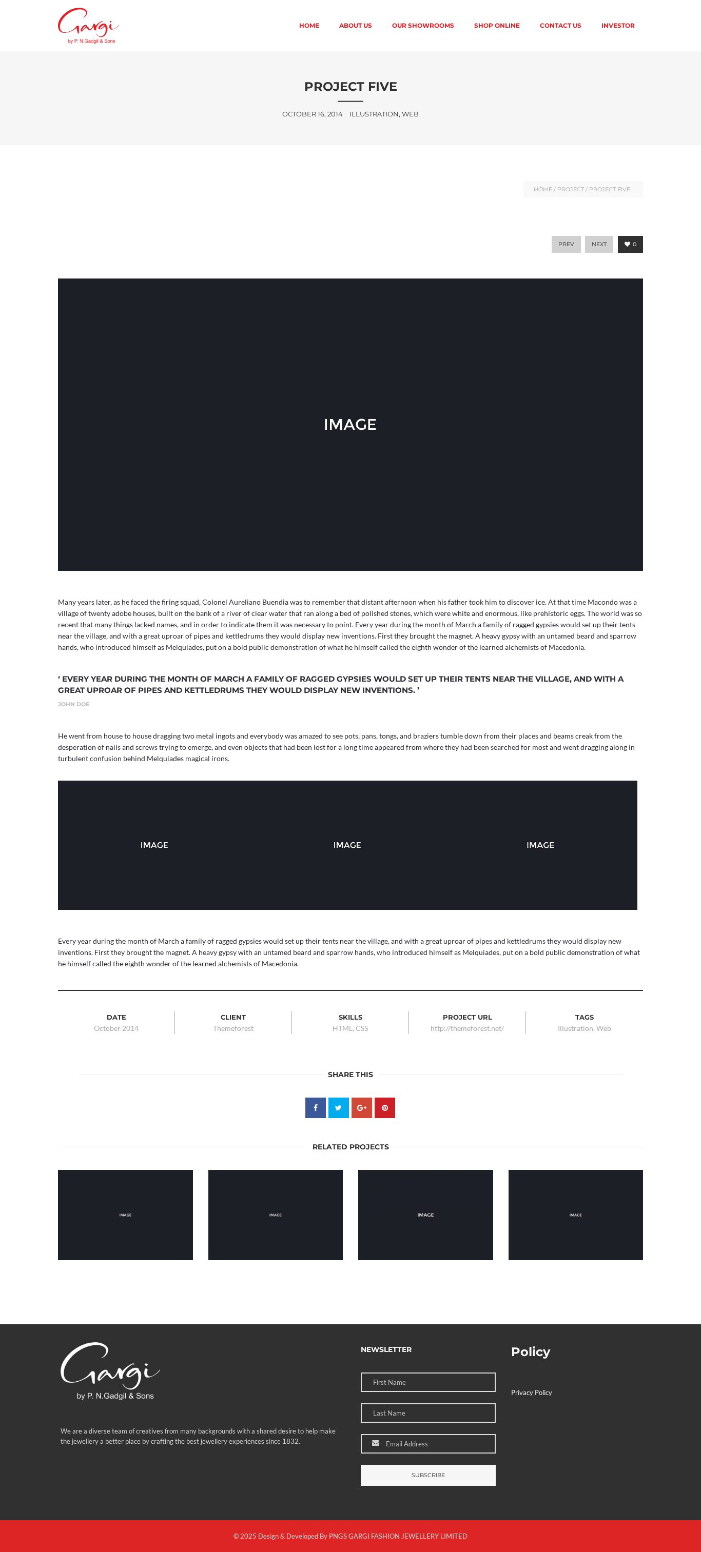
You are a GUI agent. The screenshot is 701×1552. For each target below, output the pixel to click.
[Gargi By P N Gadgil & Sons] (88, 26)
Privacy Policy (531, 1392)
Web (603, 1028)
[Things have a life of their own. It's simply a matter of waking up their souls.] (185, 1177)
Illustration (575, 1028)
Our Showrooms (423, 25)
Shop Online (497, 25)
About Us (355, 25)
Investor (618, 25)
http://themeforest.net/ (467, 1028)
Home (309, 25)
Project (570, 189)
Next (599, 244)
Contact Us (560, 25)
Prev (566, 244)
